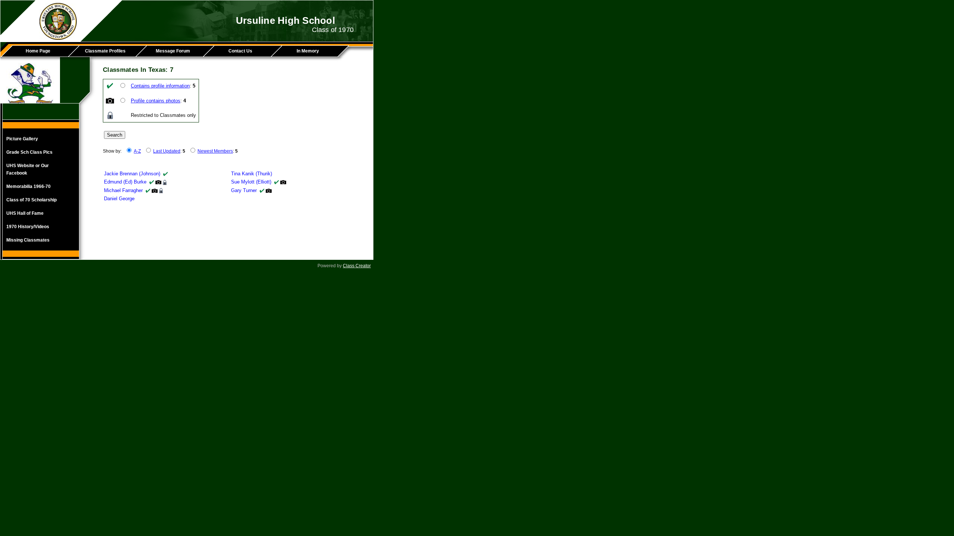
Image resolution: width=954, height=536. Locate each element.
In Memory (308, 51)
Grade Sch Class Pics (29, 152)
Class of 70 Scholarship (31, 199)
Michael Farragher (123, 190)
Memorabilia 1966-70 (28, 186)
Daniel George (119, 198)
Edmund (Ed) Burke (125, 182)
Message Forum (173, 51)
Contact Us (240, 51)
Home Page (38, 51)
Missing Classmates (28, 240)
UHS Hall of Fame (25, 213)
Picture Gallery (22, 138)
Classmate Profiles (105, 51)
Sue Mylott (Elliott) (251, 182)
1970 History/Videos (27, 226)
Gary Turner (244, 190)
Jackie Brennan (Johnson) (132, 173)
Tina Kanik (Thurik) (251, 173)
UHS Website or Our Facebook (27, 169)
